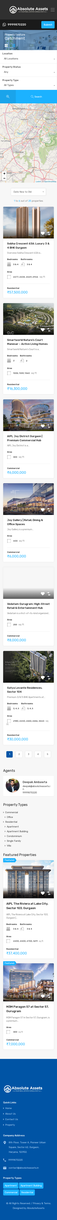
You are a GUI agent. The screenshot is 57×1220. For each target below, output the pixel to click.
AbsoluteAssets (35, 1208)
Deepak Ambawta (35, 782)
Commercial (11, 812)
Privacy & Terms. (42, 1203)
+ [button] (4, 174)
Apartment (13, 826)
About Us (10, 1114)
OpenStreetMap (50, 181)
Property (10, 1125)
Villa (9, 845)
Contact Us (11, 1119)
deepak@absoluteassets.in (36, 788)
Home (8, 1108)
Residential (11, 821)
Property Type (10, 80)
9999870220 (17, 24)
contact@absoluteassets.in (24, 1167)
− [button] (4, 178)
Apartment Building (17, 831)
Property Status (11, 67)
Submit (48, 24)
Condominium (14, 836)
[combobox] (28, 59)
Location (7, 53)
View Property (28, 232)
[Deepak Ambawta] (13, 791)
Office (10, 817)
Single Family (14, 840)
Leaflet (38, 181)
